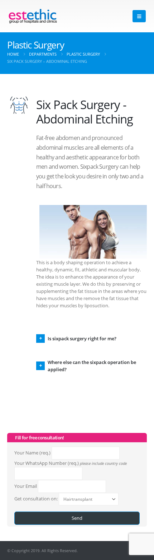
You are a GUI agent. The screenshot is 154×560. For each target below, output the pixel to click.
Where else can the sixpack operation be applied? (92, 366)
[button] (139, 16)
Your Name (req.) (33, 452)
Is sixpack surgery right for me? (82, 338)
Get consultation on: (36, 498)
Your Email (26, 486)
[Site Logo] (32, 16)
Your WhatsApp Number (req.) (70, 463)
